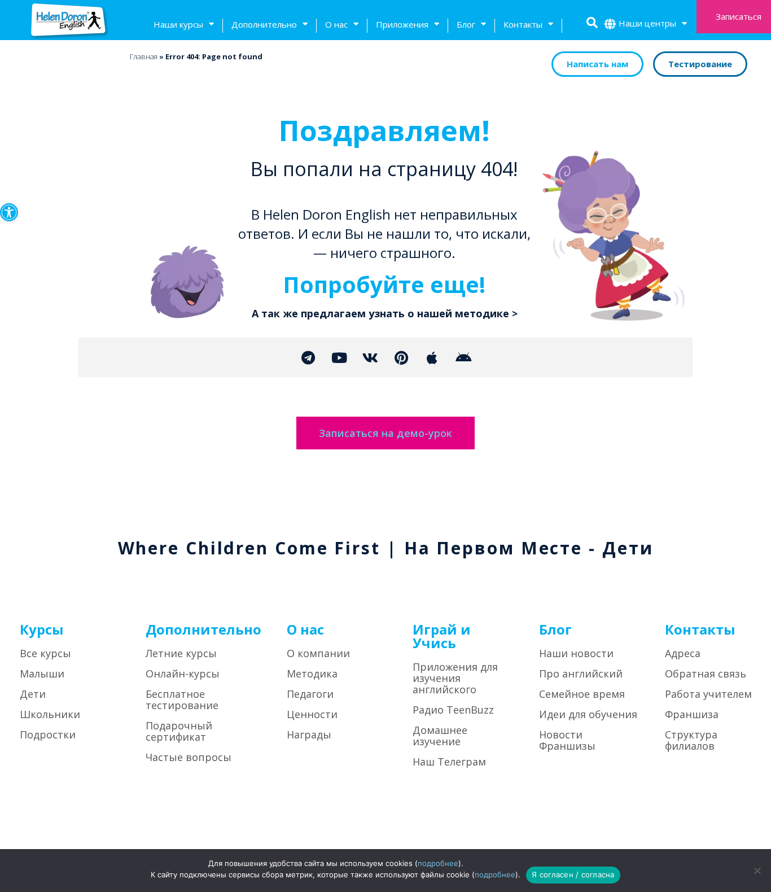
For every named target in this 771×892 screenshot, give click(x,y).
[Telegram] (308, 357)
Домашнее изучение (440, 735)
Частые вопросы (188, 757)
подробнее (438, 863)
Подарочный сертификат (179, 731)
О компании (318, 653)
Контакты (522, 24)
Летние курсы (181, 653)
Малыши (42, 673)
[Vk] (370, 357)
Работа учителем (708, 693)
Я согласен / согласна (573, 874)
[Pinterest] (401, 357)
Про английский (581, 673)
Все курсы (45, 653)
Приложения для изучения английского (455, 678)
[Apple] (432, 357)
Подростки (48, 734)
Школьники (50, 714)
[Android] (463, 357)
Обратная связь (705, 673)
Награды (309, 734)
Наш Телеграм (449, 761)
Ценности (312, 714)
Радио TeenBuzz (453, 709)
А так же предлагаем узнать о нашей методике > (385, 313)
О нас (336, 24)
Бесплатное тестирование (182, 699)
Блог (466, 24)
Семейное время (582, 693)
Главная (143, 56)
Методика (312, 673)
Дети (33, 693)
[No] (757, 870)
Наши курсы (178, 24)
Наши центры (647, 23)
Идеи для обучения (588, 714)
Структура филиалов (691, 740)
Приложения (402, 24)
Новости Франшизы (567, 740)
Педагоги (310, 693)
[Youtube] (339, 357)
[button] (9, 212)
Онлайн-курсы (183, 673)
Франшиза (692, 714)
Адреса (682, 653)
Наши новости (576, 653)
